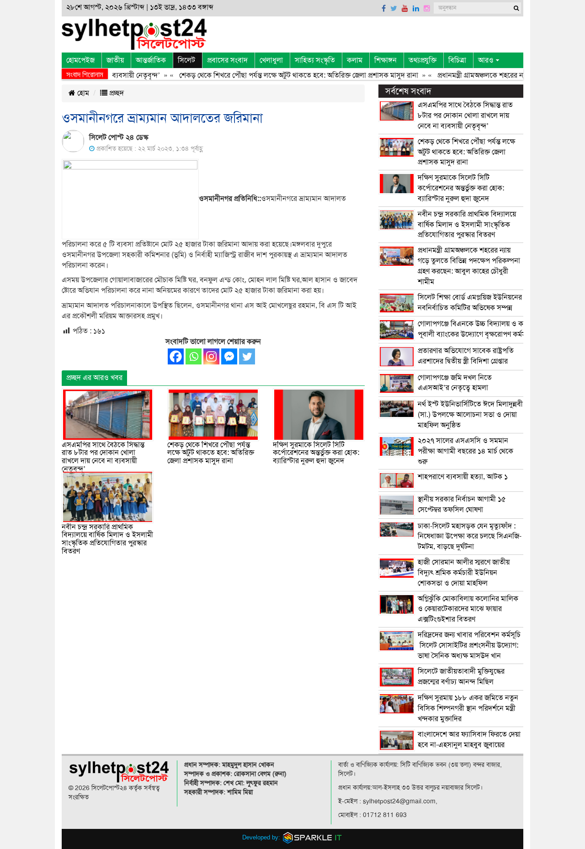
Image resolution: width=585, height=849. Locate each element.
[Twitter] (247, 356)
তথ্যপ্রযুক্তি (422, 60)
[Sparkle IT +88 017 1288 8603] (312, 836)
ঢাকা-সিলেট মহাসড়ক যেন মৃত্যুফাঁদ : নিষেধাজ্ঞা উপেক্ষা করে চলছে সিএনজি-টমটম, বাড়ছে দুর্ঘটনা (469, 537)
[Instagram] (211, 356)
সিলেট (186, 60)
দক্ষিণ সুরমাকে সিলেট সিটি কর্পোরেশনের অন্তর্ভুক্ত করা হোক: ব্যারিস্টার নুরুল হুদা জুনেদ (316, 452)
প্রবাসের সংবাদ (227, 60)
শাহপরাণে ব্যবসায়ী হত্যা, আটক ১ (463, 476)
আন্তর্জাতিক (151, 60)
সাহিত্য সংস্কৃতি (315, 60)
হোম (82, 93)
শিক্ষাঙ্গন (385, 60)
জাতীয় (115, 60)
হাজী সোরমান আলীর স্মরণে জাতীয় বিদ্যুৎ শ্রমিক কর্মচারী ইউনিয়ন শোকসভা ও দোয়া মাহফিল (464, 573)
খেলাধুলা (271, 60)
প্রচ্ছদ (115, 93)
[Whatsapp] (194, 356)
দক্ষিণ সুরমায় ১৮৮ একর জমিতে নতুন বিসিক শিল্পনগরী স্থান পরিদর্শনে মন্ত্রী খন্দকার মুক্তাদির (468, 708)
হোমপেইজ (80, 60)
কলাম (354, 60)
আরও (486, 60)
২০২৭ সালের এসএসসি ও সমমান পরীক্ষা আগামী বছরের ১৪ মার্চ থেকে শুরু (465, 451)
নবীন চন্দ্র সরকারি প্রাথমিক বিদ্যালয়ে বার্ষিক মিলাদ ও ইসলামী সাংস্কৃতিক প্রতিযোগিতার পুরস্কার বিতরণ (107, 539)
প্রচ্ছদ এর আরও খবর (94, 377)
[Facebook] (176, 356)
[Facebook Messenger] (229, 356)
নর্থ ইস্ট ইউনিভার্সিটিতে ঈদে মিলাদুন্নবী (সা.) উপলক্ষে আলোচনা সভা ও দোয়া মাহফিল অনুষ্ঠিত (470, 415)
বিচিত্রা (457, 60)
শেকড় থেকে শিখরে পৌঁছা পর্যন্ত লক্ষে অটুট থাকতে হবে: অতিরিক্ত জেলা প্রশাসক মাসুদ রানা (284, 75)
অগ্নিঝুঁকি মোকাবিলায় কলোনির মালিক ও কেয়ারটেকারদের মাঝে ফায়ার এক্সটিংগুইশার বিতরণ (468, 609)
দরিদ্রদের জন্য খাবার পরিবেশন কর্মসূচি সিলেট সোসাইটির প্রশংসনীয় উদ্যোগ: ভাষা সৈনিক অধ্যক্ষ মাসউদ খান (469, 645)
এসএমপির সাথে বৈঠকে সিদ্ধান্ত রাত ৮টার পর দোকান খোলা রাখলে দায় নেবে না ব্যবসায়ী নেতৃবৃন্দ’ (103, 457)
